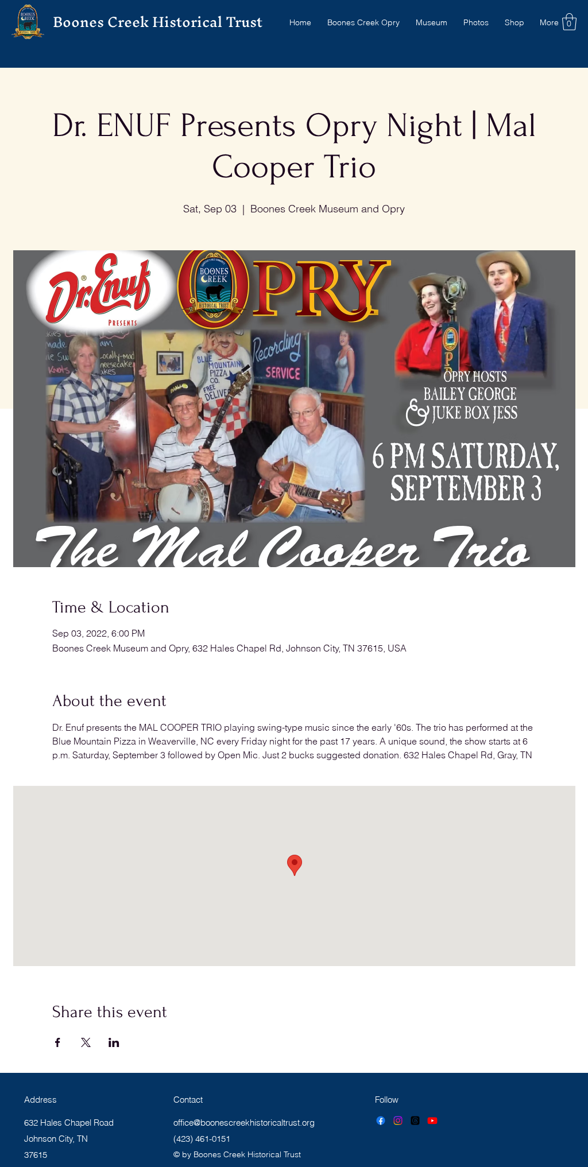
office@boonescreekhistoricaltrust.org (244, 1122)
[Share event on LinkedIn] (114, 1042)
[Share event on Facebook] (57, 1042)
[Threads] (415, 1120)
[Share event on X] (85, 1042)
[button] (569, 21)
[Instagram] (398, 1120)
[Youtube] (432, 1120)
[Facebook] (380, 1120)
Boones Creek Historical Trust (157, 22)
